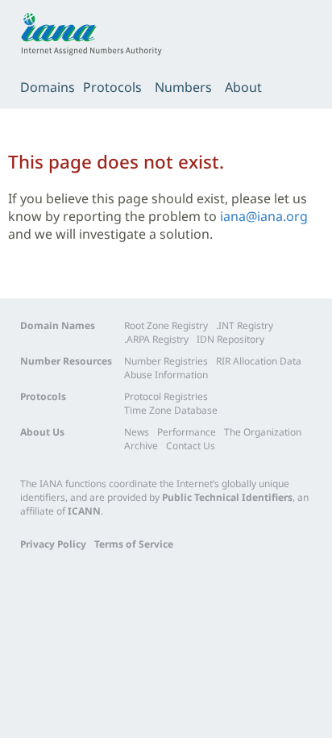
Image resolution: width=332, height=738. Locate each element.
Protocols (112, 87)
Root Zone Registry (166, 325)
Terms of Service (133, 544)
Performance (186, 432)
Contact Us (190, 445)
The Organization (262, 432)
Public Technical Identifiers (227, 497)
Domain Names (57, 325)
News (136, 432)
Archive (141, 445)
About (243, 87)
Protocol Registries (166, 396)
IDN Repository (230, 339)
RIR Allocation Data (258, 361)
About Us (42, 432)
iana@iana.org (264, 216)
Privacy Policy (53, 544)
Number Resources (66, 361)
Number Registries (166, 361)
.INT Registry (244, 325)
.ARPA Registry (156, 339)
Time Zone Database (171, 410)
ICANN (84, 511)
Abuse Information (166, 375)
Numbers (183, 87)
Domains (47, 87)
